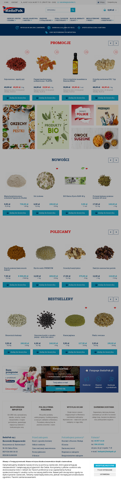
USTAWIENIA (105, 474)
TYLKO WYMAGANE (104, 470)
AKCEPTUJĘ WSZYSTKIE (104, 466)
